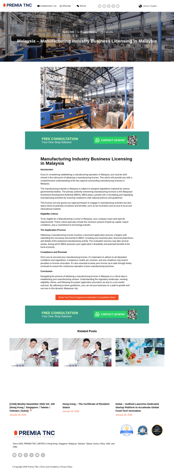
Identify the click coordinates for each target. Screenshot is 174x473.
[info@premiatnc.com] (38, 6)
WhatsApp (67, 6)
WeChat (83, 6)
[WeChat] (78, 6)
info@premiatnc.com (48, 6)
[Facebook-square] (100, 6)
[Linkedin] (104, 6)
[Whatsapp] (43, 455)
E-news (84, 32)
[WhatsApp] (61, 6)
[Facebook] (14, 455)
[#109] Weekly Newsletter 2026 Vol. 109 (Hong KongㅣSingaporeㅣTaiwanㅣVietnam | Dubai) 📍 (32, 407)
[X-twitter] (113, 6)
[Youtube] (118, 6)
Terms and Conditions (49, 467)
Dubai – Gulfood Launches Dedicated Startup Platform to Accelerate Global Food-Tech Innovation (137, 407)
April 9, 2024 (68, 32)
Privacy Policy (66, 467)
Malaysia (93, 32)
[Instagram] (109, 6)
